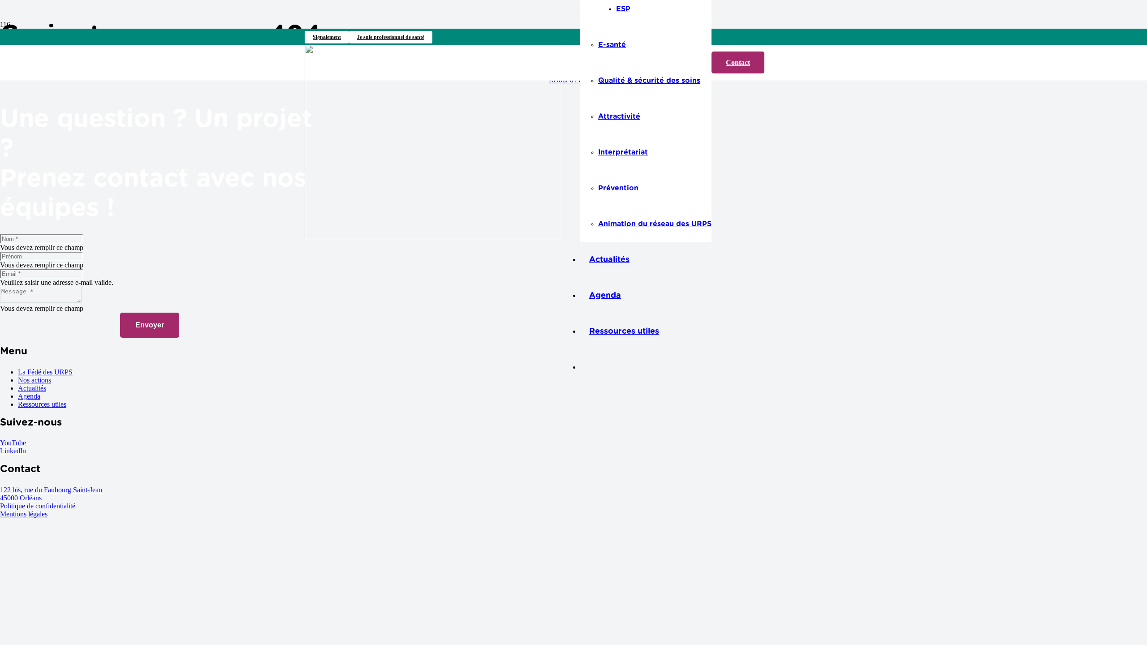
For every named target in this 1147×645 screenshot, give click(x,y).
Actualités (32, 388)
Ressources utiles (42, 404)
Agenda (29, 396)
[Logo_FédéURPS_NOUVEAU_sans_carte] (433, 237)
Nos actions (34, 380)
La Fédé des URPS (45, 372)
